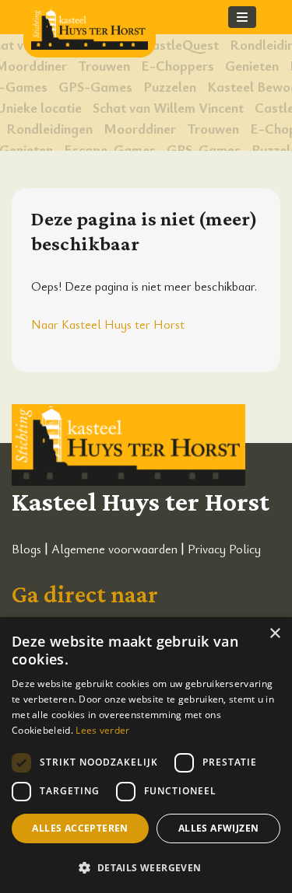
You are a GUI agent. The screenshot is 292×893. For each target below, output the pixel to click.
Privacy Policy (224, 548)
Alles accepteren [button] (80, 828)
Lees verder (102, 730)
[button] (146, 867)
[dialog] (146, 755)
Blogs (26, 548)
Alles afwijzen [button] (218, 828)
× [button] (274, 634)
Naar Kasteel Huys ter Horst (108, 324)
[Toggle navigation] (242, 17)
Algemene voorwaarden (114, 548)
